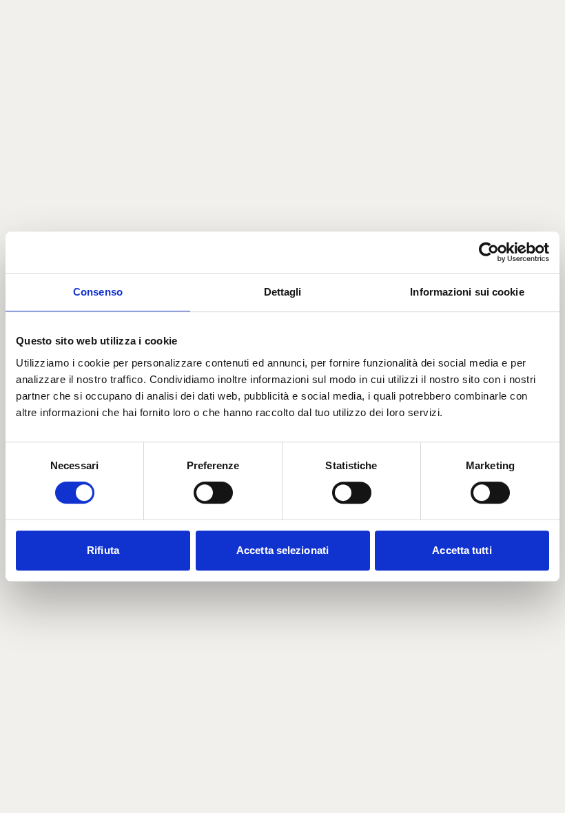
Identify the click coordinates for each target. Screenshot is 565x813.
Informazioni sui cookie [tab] (467, 292)
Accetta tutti (461, 550)
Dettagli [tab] (283, 292)
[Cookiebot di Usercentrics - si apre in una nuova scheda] (489, 252)
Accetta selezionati (282, 550)
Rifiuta (103, 550)
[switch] (213, 493)
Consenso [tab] (98, 292)
